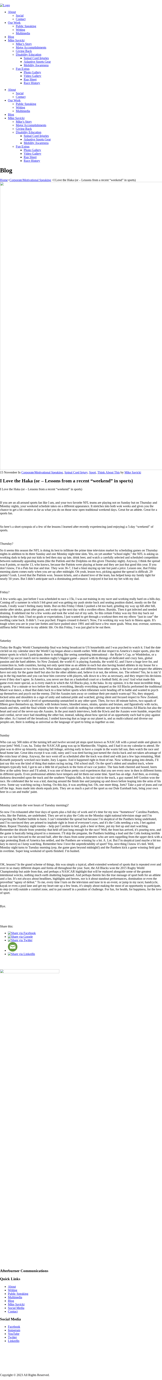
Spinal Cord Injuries (36, 58)
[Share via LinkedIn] (21, 954)
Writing (20, 29)
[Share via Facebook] (22, 933)
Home (4, 180)
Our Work (14, 22)
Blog (11, 36)
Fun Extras (22, 68)
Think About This (108, 472)
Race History (32, 83)
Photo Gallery (32, 72)
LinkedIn (13, 1341)
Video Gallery (32, 76)
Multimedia (23, 33)
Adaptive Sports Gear (37, 61)
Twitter (12, 1337)
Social (20, 15)
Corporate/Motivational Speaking (30, 180)
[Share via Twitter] (20, 940)
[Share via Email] (12, 950)
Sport (92, 472)
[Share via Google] (20, 936)
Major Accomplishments (31, 47)
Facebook (14, 1326)
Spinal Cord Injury (76, 472)
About (12, 12)
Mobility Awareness (36, 65)
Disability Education (28, 54)
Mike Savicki (16, 40)
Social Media (16, 1308)
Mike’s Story (24, 44)
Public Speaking (26, 26)
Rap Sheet (30, 79)
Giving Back (24, 51)
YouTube (13, 1333)
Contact (20, 19)
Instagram (14, 1330)
